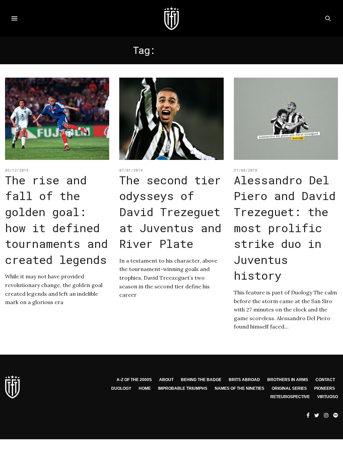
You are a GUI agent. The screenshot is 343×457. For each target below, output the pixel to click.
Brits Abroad (244, 379)
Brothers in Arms (287, 379)
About (166, 379)
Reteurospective (290, 396)
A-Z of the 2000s (134, 379)
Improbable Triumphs (182, 388)
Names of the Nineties (239, 388)
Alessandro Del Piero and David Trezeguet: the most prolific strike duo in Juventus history (285, 227)
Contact (325, 379)
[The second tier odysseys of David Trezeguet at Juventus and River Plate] (171, 119)
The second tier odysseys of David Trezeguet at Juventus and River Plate (170, 211)
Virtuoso (327, 396)
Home (145, 388)
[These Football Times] (171, 18)
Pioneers (324, 388)
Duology (121, 388)
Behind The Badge (201, 379)
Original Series (289, 388)
